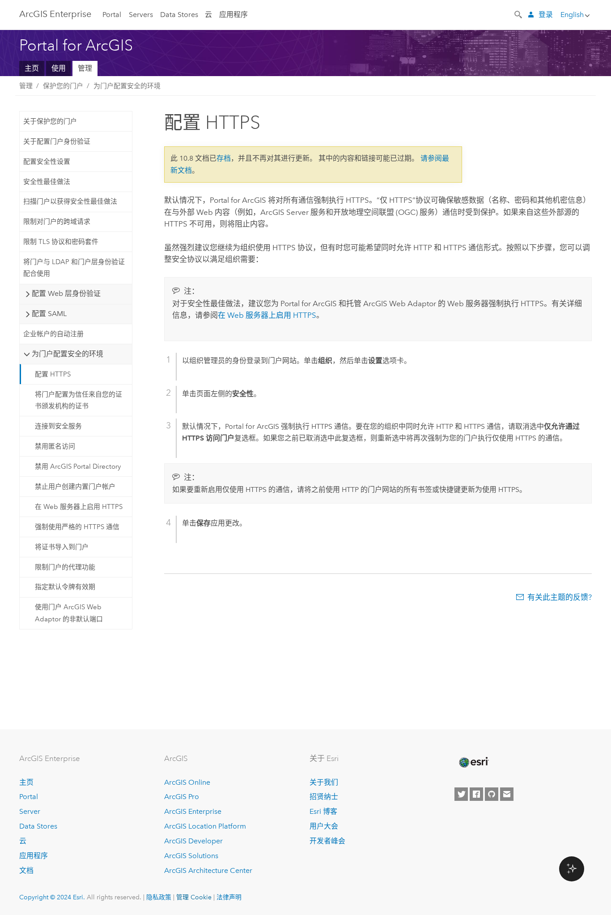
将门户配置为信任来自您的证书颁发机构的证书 (78, 400)
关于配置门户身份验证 (56, 141)
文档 (26, 870)
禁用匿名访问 (55, 446)
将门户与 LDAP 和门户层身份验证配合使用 (74, 268)
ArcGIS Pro (181, 796)
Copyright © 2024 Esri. (52, 897)
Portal (111, 14)
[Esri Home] (473, 762)
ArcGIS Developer (193, 841)
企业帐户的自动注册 (53, 334)
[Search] (519, 14)
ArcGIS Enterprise (192, 811)
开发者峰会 (327, 841)
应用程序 (233, 14)
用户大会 (324, 826)
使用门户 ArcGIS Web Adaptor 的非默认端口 (69, 613)
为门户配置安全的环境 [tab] (67, 354)
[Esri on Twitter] (461, 794)
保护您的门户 (63, 86)
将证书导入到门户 (62, 547)
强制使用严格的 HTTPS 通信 (77, 527)
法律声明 (229, 897)
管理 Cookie (194, 897)
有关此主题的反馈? (559, 597)
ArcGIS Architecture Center (208, 870)
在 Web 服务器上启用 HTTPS (79, 507)
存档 (223, 158)
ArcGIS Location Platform (205, 826)
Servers (141, 14)
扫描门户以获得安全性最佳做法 (70, 201)
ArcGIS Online (187, 782)
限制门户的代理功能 (65, 567)
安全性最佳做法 (46, 182)
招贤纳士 (324, 796)
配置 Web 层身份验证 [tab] (66, 293)
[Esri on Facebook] (476, 794)
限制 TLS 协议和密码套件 (60, 242)
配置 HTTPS (53, 374)
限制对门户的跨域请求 (56, 222)
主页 (32, 68)
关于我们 (324, 782)
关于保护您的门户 (50, 121)
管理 (85, 68)
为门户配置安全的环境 (127, 86)
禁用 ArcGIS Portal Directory (78, 466)
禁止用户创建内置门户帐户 (75, 487)
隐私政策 (158, 897)
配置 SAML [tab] (49, 313)
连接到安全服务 (58, 426)
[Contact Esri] (506, 794)
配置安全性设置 (46, 162)
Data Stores (179, 14)
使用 (58, 68)
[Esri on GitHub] (491, 794)
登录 (546, 14)
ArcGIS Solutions (191, 855)
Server (29, 811)
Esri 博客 (323, 811)
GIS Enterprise (55, 14)
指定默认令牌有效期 (65, 587)
